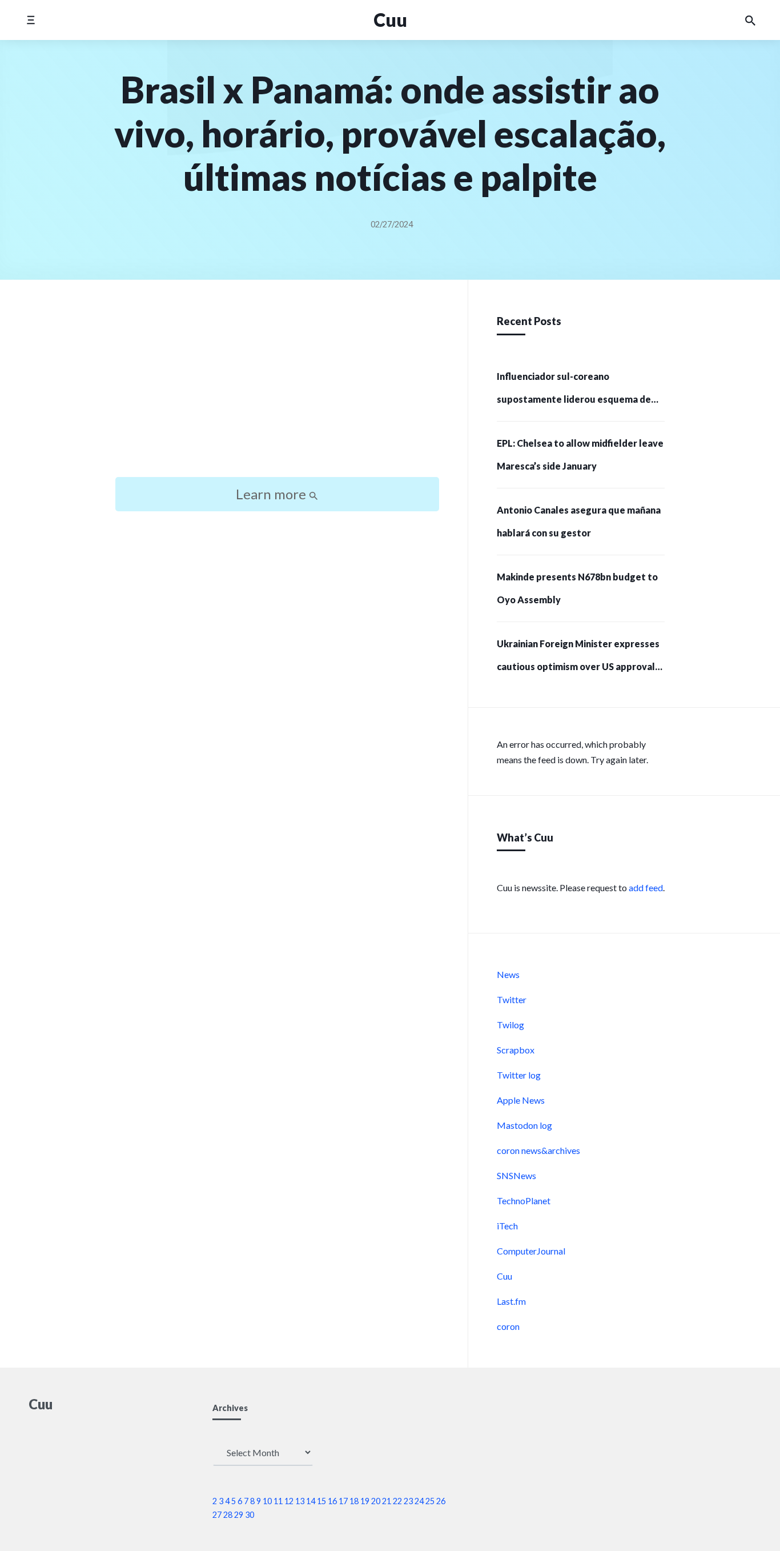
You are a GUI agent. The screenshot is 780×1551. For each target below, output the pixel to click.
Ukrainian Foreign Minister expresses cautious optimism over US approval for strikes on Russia (578, 658)
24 (419, 1501)
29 (238, 1515)
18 (354, 1501)
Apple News (521, 1100)
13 (299, 1501)
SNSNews (516, 1175)
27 (217, 1515)
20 (375, 1501)
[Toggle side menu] (30, 20)
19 (364, 1501)
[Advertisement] (277, 388)
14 (310, 1501)
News (508, 974)
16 (332, 1501)
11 (278, 1501)
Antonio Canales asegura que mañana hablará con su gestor (579, 521)
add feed (646, 887)
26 (440, 1501)
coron (508, 1326)
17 (343, 1501)
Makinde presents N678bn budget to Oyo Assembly (577, 588)
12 (288, 1501)
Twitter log (519, 1074)
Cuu (504, 1276)
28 (227, 1515)
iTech (507, 1225)
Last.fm (511, 1301)
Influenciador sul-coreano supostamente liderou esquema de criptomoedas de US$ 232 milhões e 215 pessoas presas (574, 391)
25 (430, 1501)
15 (321, 1501)
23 (408, 1501)
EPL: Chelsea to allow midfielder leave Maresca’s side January (580, 454)
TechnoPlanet (523, 1200)
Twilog (510, 1024)
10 (267, 1501)
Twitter (511, 999)
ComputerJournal (531, 1250)
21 (386, 1501)
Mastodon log (524, 1125)
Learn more (272, 494)
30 (249, 1515)
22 (397, 1501)
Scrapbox (515, 1049)
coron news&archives (538, 1150)
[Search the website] (750, 20)
